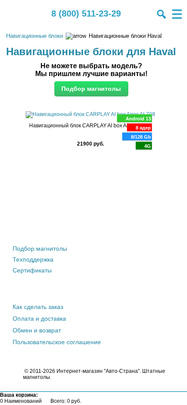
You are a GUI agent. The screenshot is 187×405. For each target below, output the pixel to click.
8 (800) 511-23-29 (86, 13)
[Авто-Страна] (15, 14)
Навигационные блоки (34, 36)
